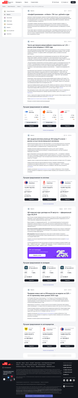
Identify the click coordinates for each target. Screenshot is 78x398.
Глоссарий (32, 362)
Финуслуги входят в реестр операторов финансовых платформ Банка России (30, 384)
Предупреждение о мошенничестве (22, 382)
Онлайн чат (66, 374)
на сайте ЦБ (50, 96)
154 (66, 135)
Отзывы (22, 364)
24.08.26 (69, 135)
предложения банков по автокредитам (45, 313)
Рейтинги (18, 364)
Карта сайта (18, 362)
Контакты (33, 366)
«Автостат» (53, 311)
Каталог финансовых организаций (48, 362)
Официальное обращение (40, 366)
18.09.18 (69, 10)
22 (66, 41)
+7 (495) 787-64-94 (67, 372)
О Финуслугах (49, 364)
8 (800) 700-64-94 (67, 367)
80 (66, 289)
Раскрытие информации (35, 382)
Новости (27, 362)
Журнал (23, 362)
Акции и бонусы (38, 362)
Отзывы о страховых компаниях (31, 364)
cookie (33, 395)
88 (66, 208)
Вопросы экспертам (42, 364)
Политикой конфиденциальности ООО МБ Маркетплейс (32, 390)
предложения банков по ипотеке (44, 169)
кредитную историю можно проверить (38, 98)
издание (61, 87)
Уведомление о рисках (50, 366)
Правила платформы (44, 382)
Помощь (28, 366)
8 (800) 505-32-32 (67, 365)
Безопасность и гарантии (21, 366)
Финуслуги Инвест (70, 386)
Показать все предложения (48, 130)
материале (30, 166)
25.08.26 (69, 41)
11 (66, 10)
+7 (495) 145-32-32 (67, 369)
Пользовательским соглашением (43, 389)
